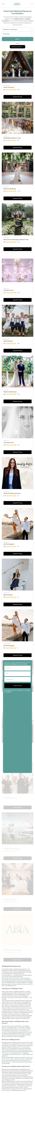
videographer (5, 1054)
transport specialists (18, 979)
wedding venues (9, 978)
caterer (12, 1059)
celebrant (4, 1032)
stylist (3, 1059)
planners (18, 978)
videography (15, 1012)
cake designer (21, 1059)
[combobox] (16, 29)
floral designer (23, 1030)
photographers (25, 978)
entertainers (5, 979)
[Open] (32, 29)
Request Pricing (17, 97)
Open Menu (3, 4)
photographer (25, 1053)
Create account (17, 685)
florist (7, 1059)
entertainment (16, 1054)
